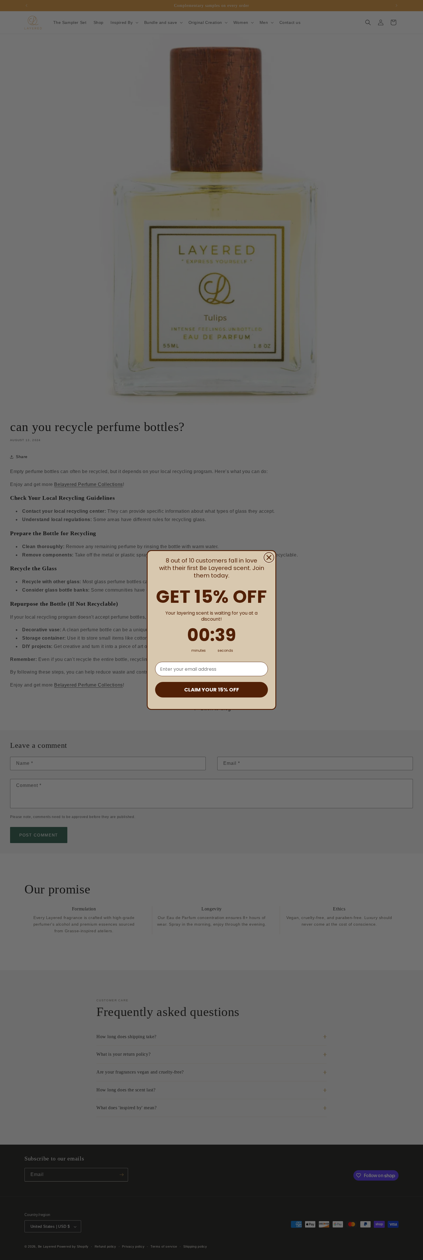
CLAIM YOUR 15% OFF (211, 689)
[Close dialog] (269, 557)
